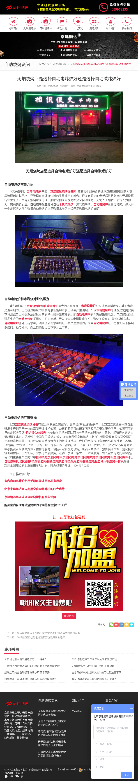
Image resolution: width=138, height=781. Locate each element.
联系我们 (111, 701)
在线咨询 (69, 615)
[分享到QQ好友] (6, 776)
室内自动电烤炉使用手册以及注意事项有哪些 (33, 480)
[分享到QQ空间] (126, 625)
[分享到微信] (111, 625)
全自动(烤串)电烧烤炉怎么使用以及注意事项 (96, 672)
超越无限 (19, 773)
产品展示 (77, 711)
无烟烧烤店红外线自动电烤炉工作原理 (93, 666)
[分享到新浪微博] (116, 625)
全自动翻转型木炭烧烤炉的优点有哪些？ (94, 679)
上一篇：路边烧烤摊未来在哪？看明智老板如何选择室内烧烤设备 (43, 633)
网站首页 (44, 64)
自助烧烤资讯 (59, 64)
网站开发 (9, 773)
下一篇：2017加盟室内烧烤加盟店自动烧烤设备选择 (36, 637)
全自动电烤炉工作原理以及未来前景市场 (94, 659)
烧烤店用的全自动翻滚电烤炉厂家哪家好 (27, 672)
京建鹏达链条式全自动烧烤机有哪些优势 (30, 497)
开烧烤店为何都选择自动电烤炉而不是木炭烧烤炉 (32, 666)
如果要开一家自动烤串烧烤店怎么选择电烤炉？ (30, 679)
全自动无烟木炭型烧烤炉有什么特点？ (25, 659)
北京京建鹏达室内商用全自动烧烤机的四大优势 (34, 489)
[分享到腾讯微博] (121, 625)
